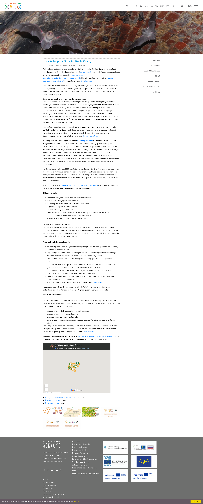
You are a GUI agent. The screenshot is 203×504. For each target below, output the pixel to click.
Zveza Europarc (78, 456)
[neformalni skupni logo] (52, 412)
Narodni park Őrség (91, 136)
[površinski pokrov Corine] (91, 412)
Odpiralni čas (48, 488)
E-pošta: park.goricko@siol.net (54, 458)
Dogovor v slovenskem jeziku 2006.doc (61, 397)
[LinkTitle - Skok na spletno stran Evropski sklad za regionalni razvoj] (115, 461)
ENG (162, 6)
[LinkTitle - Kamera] (57, 470)
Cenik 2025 (47, 491)
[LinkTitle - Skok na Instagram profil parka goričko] (137, 6)
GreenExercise (86, 81)
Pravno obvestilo (49, 482)
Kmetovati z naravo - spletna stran (85, 474)
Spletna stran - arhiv (80, 465)
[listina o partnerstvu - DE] (52, 423)
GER (167, 6)
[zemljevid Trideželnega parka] (71, 412)
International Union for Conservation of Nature (80, 185)
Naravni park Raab (85, 141)
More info (77, 501)
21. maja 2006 (85, 72)
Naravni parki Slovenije (81, 444)
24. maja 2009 (77, 75)
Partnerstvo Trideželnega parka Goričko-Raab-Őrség (70, 65)
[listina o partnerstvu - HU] (71, 423)
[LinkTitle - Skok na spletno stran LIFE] (144, 461)
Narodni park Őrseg (79, 447)
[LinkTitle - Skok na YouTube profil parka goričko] (141, 6)
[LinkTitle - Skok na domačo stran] (13, 6)
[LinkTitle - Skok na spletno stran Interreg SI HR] (144, 475)
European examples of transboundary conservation (97, 336)
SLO (157, 6)
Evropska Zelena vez (80, 453)
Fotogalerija (97, 282)
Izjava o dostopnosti (51, 497)
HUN (172, 6)
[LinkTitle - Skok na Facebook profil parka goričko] (133, 6)
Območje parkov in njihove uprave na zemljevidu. (62, 78)
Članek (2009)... (89, 332)
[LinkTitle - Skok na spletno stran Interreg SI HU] (115, 475)
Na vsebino (149, 6)
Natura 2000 (77, 441)
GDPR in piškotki (49, 485)
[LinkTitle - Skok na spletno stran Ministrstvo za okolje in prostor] (115, 447)
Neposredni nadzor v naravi (53, 494)
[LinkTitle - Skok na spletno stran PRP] (144, 447)
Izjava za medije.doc (54, 400)
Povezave (50, 65)
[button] (190, 6)
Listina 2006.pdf (52, 403)
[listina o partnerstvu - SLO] (110, 412)
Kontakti (46, 479)
